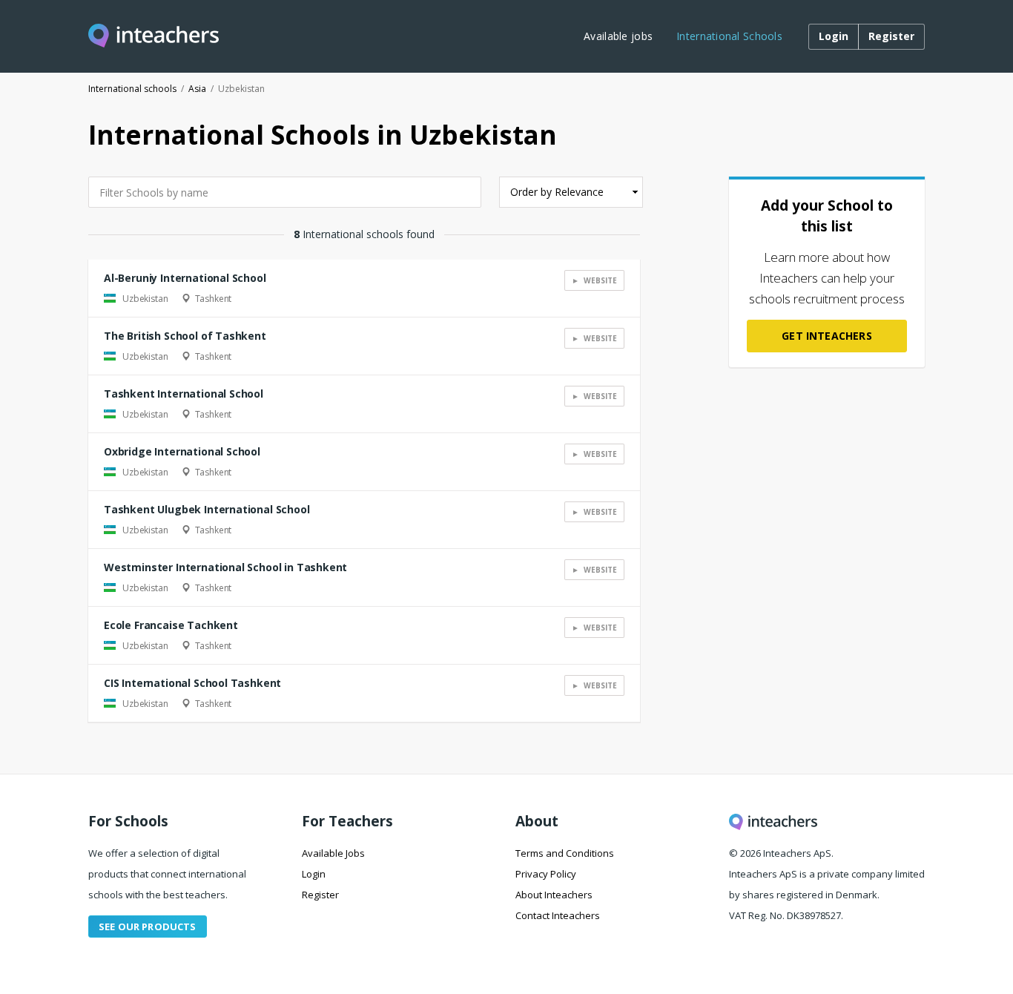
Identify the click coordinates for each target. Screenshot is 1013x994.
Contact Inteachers (557, 915)
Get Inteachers (826, 336)
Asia (197, 88)
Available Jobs (333, 853)
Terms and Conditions (564, 853)
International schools (132, 88)
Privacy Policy (545, 874)
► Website (594, 280)
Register (320, 894)
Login (314, 874)
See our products (148, 926)
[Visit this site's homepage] (153, 37)
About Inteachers (554, 894)
